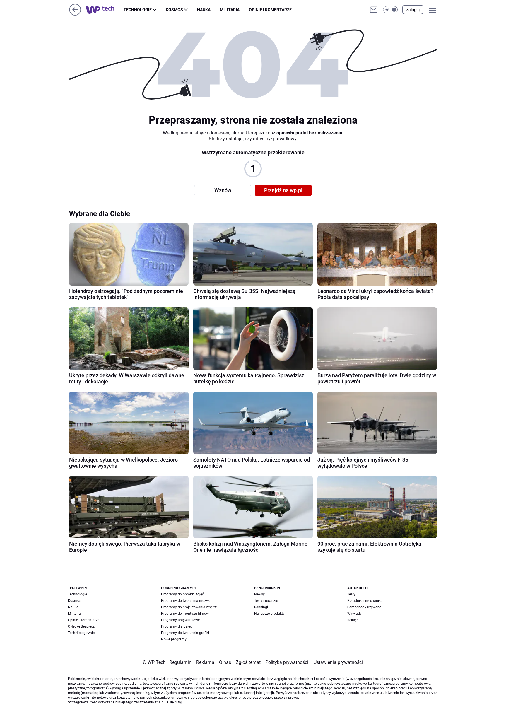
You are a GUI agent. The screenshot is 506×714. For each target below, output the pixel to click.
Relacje (352, 620)
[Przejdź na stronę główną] (75, 14)
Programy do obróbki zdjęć (182, 594)
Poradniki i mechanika (365, 601)
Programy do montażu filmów (185, 613)
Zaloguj (413, 9)
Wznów (222, 190)
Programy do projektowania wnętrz (189, 607)
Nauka (204, 9)
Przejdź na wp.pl (283, 190)
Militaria (230, 9)
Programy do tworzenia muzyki (186, 601)
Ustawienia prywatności (337, 662)
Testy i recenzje (266, 601)
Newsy (259, 594)
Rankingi (261, 607)
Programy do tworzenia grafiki (185, 633)
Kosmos (174, 9)
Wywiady (354, 613)
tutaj (178, 702)
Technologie (138, 9)
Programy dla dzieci (177, 626)
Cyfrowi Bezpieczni (83, 626)
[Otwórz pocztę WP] (373, 9)
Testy (351, 594)
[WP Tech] (105, 9)
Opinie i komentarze (270, 9)
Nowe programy (174, 639)
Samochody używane (364, 607)
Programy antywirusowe (180, 620)
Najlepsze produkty (269, 613)
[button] (390, 9)
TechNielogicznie (81, 633)
